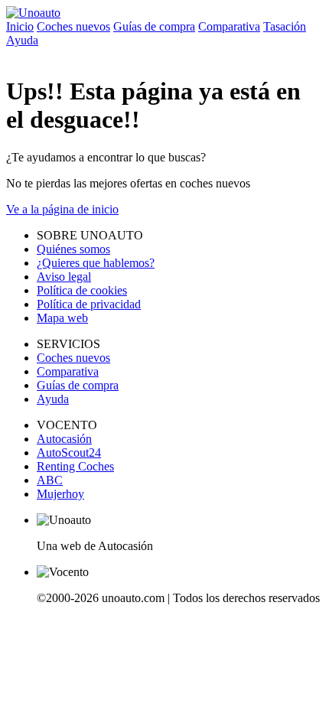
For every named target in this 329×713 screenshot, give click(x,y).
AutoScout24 (69, 452)
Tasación (284, 26)
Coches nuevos (73, 26)
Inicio (20, 26)
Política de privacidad (89, 304)
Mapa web (62, 317)
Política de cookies (82, 290)
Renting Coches (75, 466)
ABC (50, 480)
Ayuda (22, 40)
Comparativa (229, 26)
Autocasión (64, 438)
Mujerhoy (60, 493)
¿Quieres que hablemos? (96, 262)
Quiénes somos (73, 249)
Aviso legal (64, 276)
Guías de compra (154, 26)
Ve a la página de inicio (62, 209)
